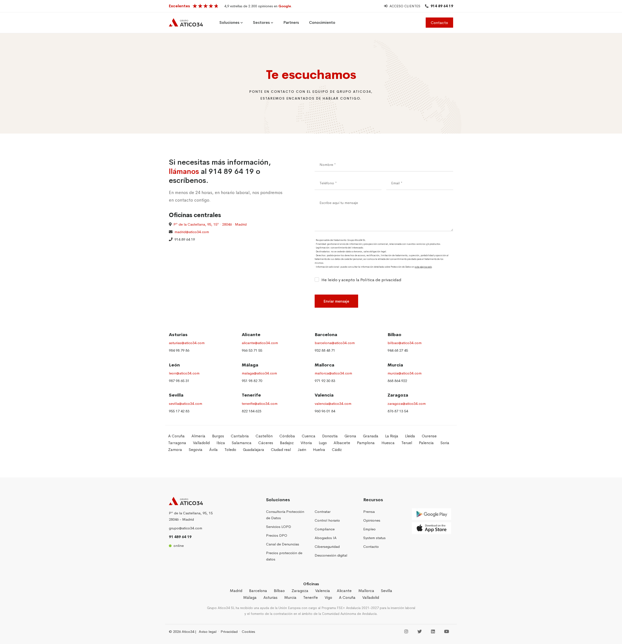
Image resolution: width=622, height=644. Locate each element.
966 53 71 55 (252, 350)
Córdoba (287, 436)
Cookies (248, 631)
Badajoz (287, 442)
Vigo (328, 597)
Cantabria (240, 436)
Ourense (429, 436)
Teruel (406, 442)
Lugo (323, 442)
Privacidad (229, 631)
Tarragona (177, 442)
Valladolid (201, 442)
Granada (370, 436)
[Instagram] (406, 632)
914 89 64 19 (442, 6)
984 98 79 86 (179, 350)
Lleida (410, 436)
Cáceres (265, 442)
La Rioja (391, 436)
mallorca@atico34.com (333, 373)
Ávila (213, 449)
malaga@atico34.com (259, 373)
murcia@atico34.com (405, 373)
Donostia (330, 436)
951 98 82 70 (252, 380)
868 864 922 (397, 380)
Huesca (388, 442)
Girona (350, 436)
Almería (198, 436)
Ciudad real (281, 449)
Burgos (218, 436)
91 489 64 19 (180, 536)
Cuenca (308, 436)
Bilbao (394, 334)
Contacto (439, 22)
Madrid (236, 590)
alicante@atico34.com (260, 342)
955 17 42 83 (179, 411)
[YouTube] (446, 632)
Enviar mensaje (336, 301)
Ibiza (220, 442)
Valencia (324, 395)
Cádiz (337, 449)
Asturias (178, 334)
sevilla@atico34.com (185, 403)
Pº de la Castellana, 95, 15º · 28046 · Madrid (210, 224)
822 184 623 (251, 411)
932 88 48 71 (325, 350)
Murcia (395, 365)
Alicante (251, 334)
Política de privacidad (380, 279)
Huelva (319, 449)
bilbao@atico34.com (405, 342)
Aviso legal (207, 631)
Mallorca (324, 365)
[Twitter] (419, 632)
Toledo (230, 449)
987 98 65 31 (179, 380)
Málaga (250, 365)
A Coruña (176, 436)
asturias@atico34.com (187, 342)
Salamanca (241, 442)
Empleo (369, 529)
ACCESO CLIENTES (404, 6)
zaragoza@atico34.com (407, 403)
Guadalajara (253, 449)
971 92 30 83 (325, 380)
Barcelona (326, 334)
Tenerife (251, 395)
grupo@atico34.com (185, 528)
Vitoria (306, 442)
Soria (445, 442)
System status (374, 537)
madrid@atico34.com (191, 231)
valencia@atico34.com (333, 403)
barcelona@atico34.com (335, 342)
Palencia (426, 442)
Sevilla (176, 395)
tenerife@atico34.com (259, 403)
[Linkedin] (433, 632)
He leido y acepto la (361, 279)
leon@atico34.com (184, 373)
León (174, 365)
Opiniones (371, 520)
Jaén (302, 449)
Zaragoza (398, 395)
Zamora (175, 449)
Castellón (264, 436)
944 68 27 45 (398, 350)
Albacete (342, 442)
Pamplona (366, 442)
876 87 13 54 (398, 411)
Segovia (195, 449)
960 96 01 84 (325, 411)
